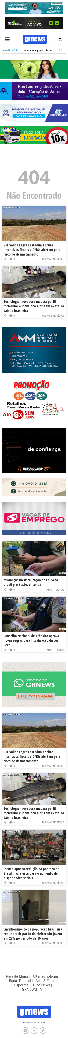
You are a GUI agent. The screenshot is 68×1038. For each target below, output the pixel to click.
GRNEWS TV (32, 989)
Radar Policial (54, 589)
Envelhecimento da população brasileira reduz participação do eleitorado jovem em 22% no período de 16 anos (33, 934)
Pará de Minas (17, 976)
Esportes (21, 985)
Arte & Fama (45, 981)
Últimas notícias (53, 259)
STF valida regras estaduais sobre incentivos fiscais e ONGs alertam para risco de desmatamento (32, 250)
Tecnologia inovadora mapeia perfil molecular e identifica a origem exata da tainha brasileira (34, 306)
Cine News (41, 985)
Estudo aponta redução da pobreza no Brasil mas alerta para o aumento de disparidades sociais (31, 873)
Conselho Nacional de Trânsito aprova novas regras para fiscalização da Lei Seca (31, 640)
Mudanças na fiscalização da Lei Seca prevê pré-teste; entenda (31, 582)
